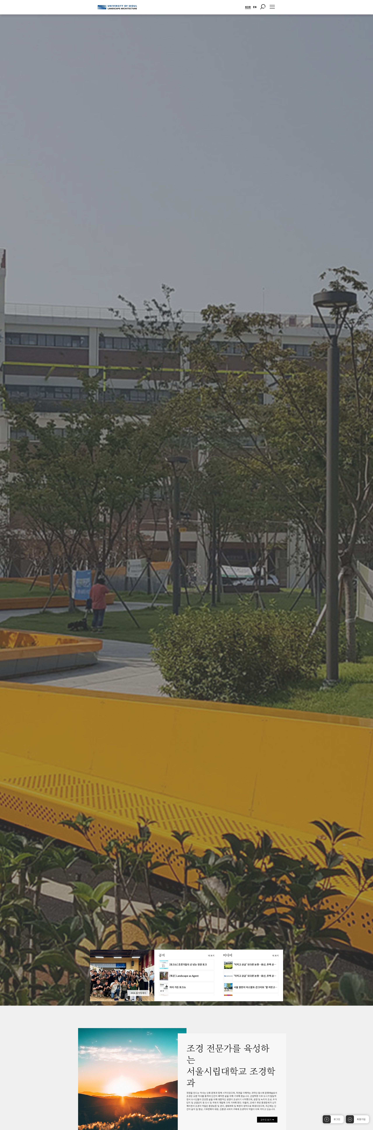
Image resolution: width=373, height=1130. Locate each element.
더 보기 (211, 955)
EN (255, 7)
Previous (86, 975)
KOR (248, 7)
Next (159, 975)
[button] (267, 1120)
